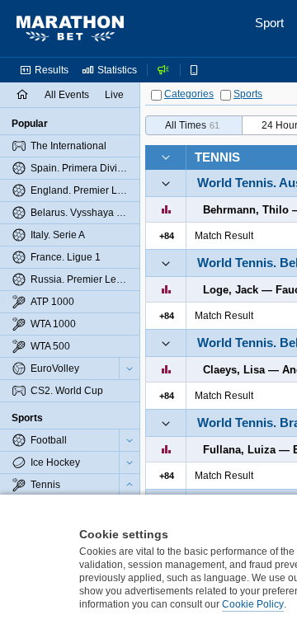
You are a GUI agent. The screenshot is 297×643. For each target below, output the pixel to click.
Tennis (217, 157)
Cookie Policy (253, 604)
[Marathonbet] (70, 29)
